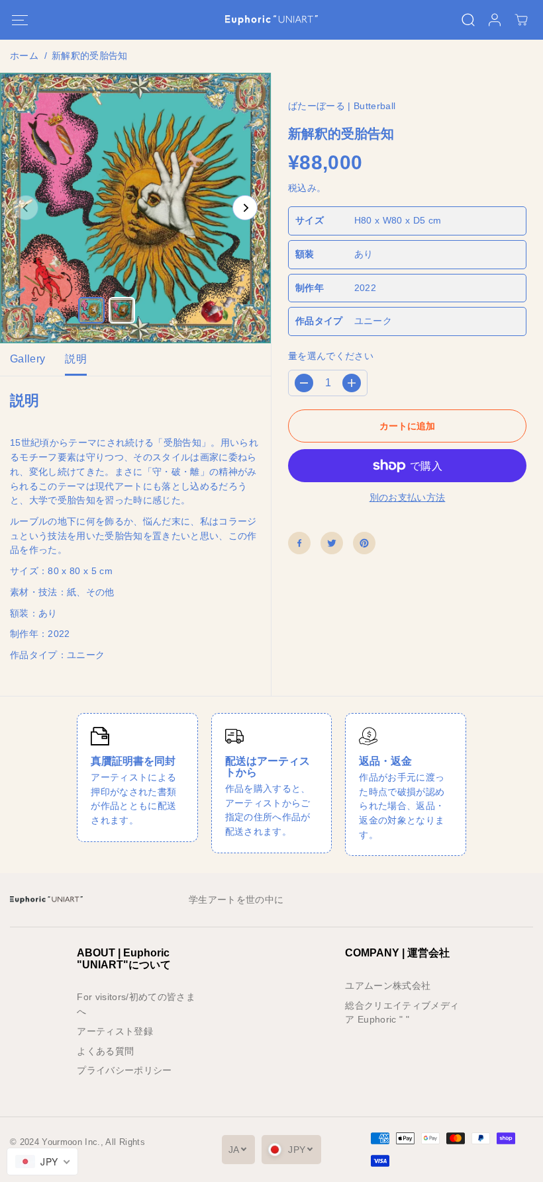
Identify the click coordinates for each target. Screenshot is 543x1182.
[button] (19, 20)
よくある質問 (105, 1051)
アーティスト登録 (115, 1031)
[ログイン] (495, 20)
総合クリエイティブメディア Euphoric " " (402, 1013)
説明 (76, 358)
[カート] (521, 20)
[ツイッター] (332, 543)
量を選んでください (330, 356)
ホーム (24, 56)
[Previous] (25, 207)
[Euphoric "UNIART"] (271, 20)
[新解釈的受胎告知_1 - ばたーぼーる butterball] (135, 208)
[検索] (468, 20)
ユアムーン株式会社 (387, 986)
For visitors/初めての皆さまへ (136, 1004)
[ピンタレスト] (364, 543)
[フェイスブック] (299, 543)
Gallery (27, 358)
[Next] (245, 207)
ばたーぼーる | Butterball (341, 106)
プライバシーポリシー (124, 1071)
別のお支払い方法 (408, 498)
